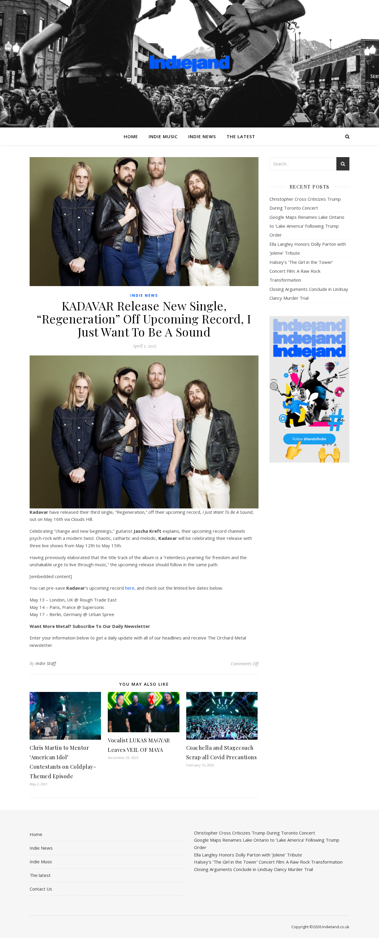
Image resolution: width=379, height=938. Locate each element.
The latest (241, 136)
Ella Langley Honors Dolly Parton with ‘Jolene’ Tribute (248, 855)
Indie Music (163, 136)
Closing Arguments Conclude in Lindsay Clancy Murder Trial (253, 869)
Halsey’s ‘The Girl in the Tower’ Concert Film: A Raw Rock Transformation (301, 271)
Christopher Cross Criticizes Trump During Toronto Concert (254, 833)
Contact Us (41, 889)
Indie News (202, 136)
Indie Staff (46, 663)
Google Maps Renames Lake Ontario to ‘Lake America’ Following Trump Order (306, 226)
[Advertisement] (309, 560)
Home (131, 136)
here (129, 588)
